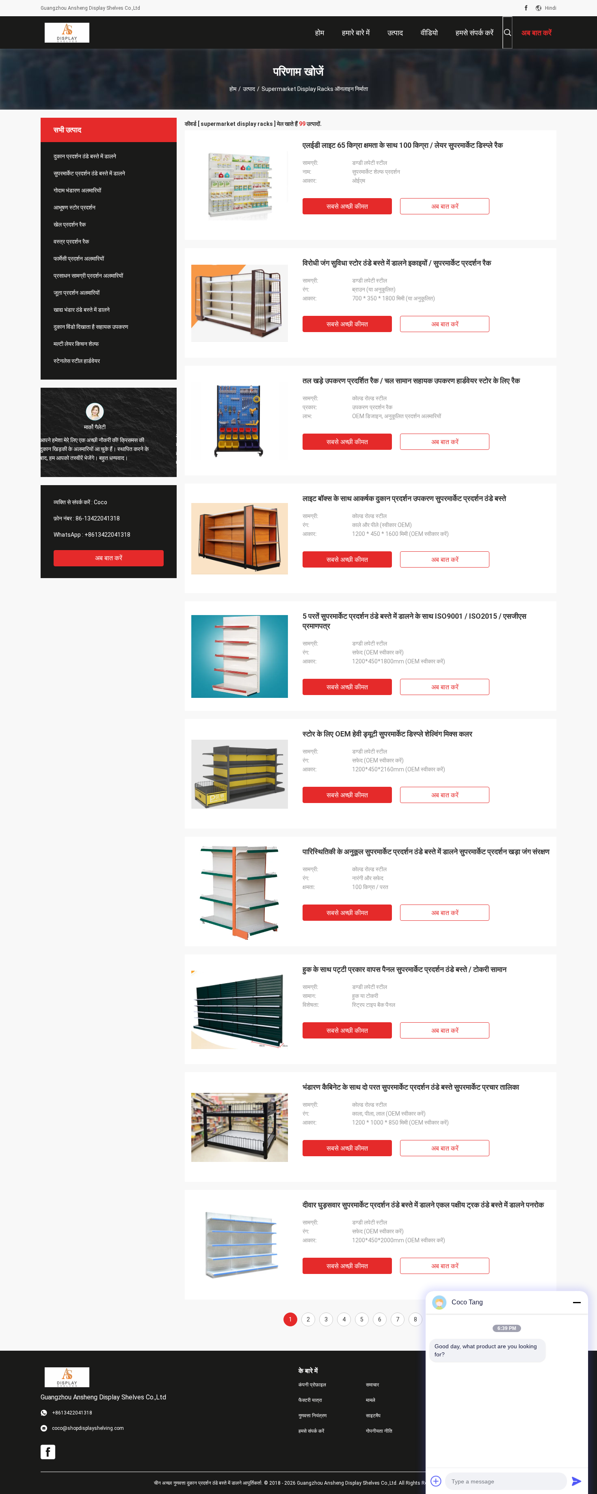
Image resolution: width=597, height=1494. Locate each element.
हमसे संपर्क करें (311, 1431)
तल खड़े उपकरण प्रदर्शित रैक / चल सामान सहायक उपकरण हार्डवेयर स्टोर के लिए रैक (411, 380)
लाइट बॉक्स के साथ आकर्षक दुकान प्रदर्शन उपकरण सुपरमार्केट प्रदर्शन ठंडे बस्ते (404, 498)
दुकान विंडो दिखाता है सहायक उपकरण (91, 327)
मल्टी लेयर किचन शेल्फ (76, 344)
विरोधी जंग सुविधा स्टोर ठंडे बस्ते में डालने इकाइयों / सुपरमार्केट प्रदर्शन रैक (397, 263)
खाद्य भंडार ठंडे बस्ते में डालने (82, 310)
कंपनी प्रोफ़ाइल (312, 1385)
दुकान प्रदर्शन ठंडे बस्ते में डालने (85, 156)
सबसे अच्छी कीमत (347, 206)
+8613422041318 (107, 534)
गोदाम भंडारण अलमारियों (77, 190)
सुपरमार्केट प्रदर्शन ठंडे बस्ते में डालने (89, 173)
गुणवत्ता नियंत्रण (312, 1415)
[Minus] (577, 1302)
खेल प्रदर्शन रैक (70, 224)
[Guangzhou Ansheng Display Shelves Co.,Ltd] (67, 32)
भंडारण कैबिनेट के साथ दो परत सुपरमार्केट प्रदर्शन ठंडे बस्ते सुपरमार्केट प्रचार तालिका (411, 1087)
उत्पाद (249, 89)
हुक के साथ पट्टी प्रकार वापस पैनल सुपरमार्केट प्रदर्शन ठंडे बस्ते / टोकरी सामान (404, 969)
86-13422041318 (98, 518)
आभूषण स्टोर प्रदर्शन (74, 207)
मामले (370, 1400)
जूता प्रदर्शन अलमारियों (77, 292)
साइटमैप (373, 1415)
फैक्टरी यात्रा (310, 1400)
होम (232, 89)
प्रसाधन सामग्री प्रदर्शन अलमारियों (88, 275)
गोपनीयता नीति (379, 1431)
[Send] (576, 1481)
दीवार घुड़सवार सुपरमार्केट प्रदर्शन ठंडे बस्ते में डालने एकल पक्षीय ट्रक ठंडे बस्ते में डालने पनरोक (423, 1204)
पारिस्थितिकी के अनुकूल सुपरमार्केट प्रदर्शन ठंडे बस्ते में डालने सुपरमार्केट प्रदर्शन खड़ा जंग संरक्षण (426, 851)
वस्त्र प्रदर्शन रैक (71, 241)
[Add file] (436, 1481)
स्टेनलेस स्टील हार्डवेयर (77, 361)
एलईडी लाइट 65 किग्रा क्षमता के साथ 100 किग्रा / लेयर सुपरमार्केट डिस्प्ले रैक (403, 145)
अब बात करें (108, 558)
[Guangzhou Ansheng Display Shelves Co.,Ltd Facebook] (526, 8)
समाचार (372, 1385)
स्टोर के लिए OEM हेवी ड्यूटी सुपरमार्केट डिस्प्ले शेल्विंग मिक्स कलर (387, 734)
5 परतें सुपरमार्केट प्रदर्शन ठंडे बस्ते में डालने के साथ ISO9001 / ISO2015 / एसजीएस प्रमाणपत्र (414, 621)
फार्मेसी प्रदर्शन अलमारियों (79, 258)
